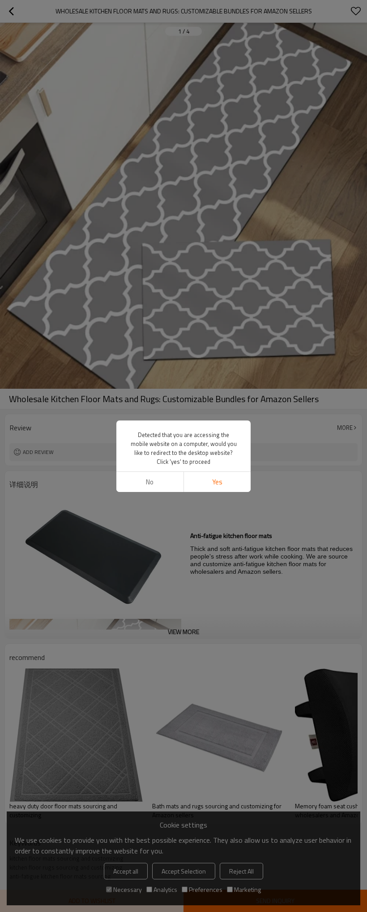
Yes (217, 482)
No (150, 482)
